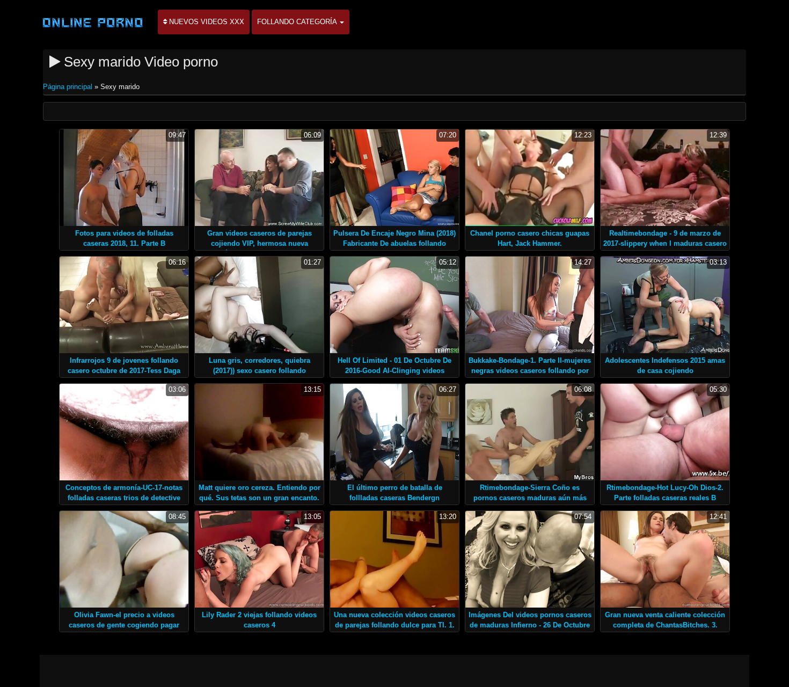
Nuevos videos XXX (205, 22)
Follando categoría (298, 22)
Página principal (68, 87)
